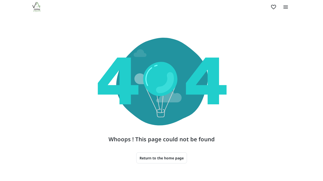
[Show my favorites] (273, 7)
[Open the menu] (286, 7)
